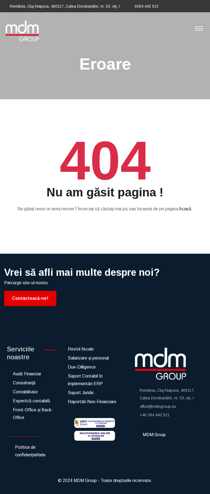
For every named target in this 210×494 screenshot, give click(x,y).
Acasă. (185, 208)
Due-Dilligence (82, 367)
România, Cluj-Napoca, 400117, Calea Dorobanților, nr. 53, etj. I (65, 6)
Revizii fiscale (81, 349)
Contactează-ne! (30, 298)
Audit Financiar (27, 374)
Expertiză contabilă (31, 401)
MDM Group (85, 480)
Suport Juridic (81, 392)
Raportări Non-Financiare (92, 401)
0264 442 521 (147, 6)
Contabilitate (25, 392)
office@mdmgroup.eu (158, 406)
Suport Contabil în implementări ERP (85, 380)
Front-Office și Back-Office (33, 414)
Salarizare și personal (88, 358)
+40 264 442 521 (155, 415)
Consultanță (24, 383)
